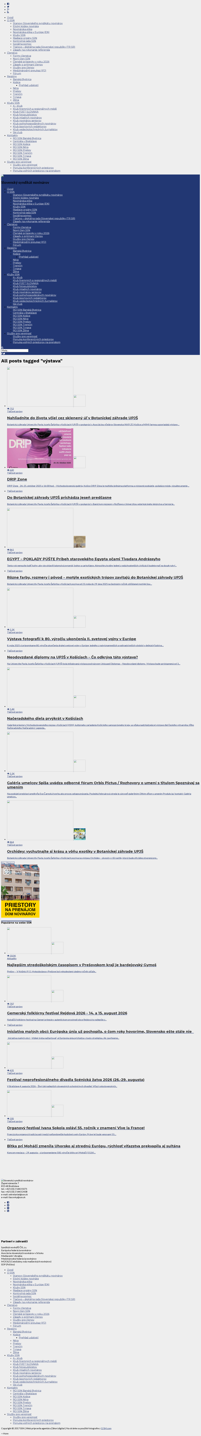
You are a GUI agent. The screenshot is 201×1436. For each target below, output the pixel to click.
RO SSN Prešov (22, 150)
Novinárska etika (22, 29)
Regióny (12, 76)
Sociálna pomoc (22, 44)
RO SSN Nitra (20, 147)
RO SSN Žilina (21, 159)
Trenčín (17, 94)
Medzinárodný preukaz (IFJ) (29, 70)
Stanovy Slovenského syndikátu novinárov (38, 23)
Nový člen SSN (21, 58)
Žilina (16, 100)
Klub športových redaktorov (29, 126)
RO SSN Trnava (22, 156)
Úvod (10, 17)
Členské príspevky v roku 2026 (31, 61)
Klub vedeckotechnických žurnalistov (35, 129)
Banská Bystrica (22, 79)
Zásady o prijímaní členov (28, 64)
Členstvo (12, 52)
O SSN (11, 20)
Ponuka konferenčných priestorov (33, 167)
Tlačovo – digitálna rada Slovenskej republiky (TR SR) (44, 47)
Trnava (17, 97)
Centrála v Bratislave (25, 141)
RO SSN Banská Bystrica (27, 138)
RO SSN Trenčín (22, 153)
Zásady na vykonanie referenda (31, 49)
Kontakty (12, 135)
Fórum (17, 73)
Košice (16, 82)
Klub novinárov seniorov (27, 120)
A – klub (18, 105)
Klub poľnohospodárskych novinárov (34, 123)
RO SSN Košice (21, 144)
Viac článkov (7, 863)
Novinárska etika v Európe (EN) (31, 32)
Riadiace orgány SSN (25, 38)
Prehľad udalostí (29, 85)
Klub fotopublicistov (25, 114)
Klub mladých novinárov (27, 117)
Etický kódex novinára (26, 26)
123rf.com (106, 1428)
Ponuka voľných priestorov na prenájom (36, 170)
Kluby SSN (19, 35)
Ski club (17, 132)
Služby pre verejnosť (19, 162)
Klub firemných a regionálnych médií (35, 108)
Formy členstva (22, 55)
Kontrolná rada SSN (24, 41)
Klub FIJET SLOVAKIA (25, 111)
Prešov (17, 91)
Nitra (16, 88)
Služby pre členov (23, 67)
